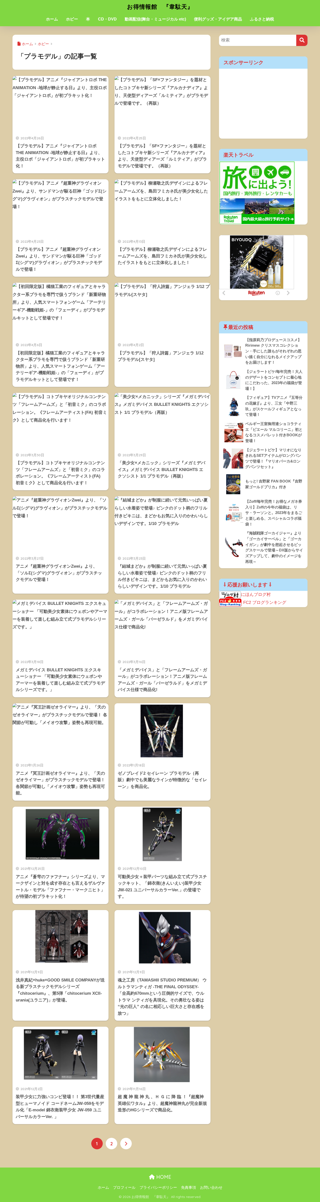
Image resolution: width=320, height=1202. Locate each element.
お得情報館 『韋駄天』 (160, 6)
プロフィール (124, 1188)
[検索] (302, 40)
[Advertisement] (263, 104)
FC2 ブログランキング (264, 602)
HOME (163, 1177)
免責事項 (188, 1188)
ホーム (52, 19)
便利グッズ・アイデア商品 (218, 19)
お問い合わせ (211, 1188)
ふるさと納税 (262, 19)
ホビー (72, 19)
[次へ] (126, 1143)
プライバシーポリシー (158, 1188)
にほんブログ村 (256, 594)
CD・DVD (107, 19)
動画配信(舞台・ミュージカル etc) (155, 19)
